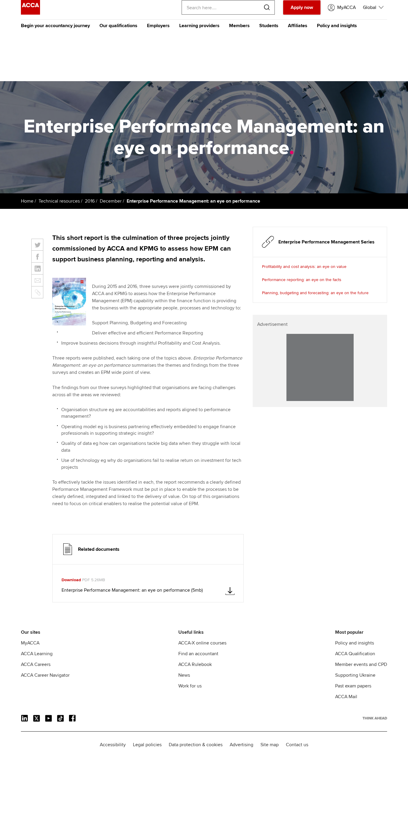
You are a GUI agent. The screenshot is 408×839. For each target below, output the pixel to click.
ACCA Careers (35, 664)
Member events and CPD (361, 664)
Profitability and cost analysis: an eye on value (304, 266)
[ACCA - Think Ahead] (30, 13)
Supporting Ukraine (355, 675)
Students (268, 26)
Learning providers (199, 26)
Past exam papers (353, 686)
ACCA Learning (37, 654)
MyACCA (30, 643)
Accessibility (113, 745)
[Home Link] (375, 718)
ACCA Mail (346, 697)
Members (239, 26)
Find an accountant (198, 654)
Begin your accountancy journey (55, 26)
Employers (158, 26)
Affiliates (297, 26)
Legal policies (147, 745)
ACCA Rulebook (195, 664)
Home (27, 201)
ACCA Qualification (355, 654)
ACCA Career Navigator (45, 675)
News (184, 675)
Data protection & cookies (196, 745)
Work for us (190, 686)
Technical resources (59, 201)
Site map (269, 745)
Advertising (241, 745)
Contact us (297, 745)
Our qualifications (118, 26)
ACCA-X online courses (202, 643)
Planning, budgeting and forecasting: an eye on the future (315, 292)
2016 (90, 201)
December (111, 201)
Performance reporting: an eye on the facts (301, 279)
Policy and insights (337, 26)
